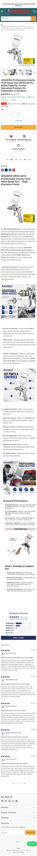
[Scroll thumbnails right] (34, 72)
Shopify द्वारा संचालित (18, 852)
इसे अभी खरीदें (18, 127)
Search (18, 848)
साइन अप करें (30, 832)
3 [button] (19, 783)
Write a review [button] (18, 638)
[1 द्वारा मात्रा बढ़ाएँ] (18, 114)
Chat (33, 843)
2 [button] (16, 783)
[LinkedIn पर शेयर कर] (9, 170)
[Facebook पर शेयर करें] (2, 170)
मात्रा (2, 109)
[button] (5, 94)
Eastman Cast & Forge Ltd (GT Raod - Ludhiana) (17, 97)
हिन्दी (17, 842)
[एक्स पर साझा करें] (6, 170)
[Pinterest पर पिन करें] (13, 170)
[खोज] (33, 18)
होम (2, 25)
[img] (5, 650)
